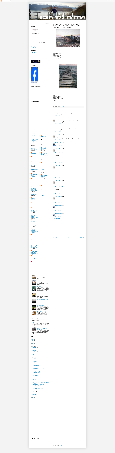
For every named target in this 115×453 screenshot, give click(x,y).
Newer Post (55, 237)
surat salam (35, 364)
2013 (33, 342)
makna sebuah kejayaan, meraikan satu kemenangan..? (42, 300)
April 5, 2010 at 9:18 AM (59, 131)
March (34, 391)
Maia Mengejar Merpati (41, 305)
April (34, 358)
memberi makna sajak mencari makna (39, 368)
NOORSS (43, 160)
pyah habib (34, 140)
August (34, 353)
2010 (33, 346)
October (34, 350)
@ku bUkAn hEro (34, 194)
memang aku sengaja (36, 371)
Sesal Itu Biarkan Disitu (34, 253)
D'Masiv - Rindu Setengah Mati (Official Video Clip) (34, 231)
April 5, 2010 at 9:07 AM (59, 123)
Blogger (62, 445)
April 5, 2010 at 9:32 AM (59, 152)
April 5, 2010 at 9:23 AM (59, 139)
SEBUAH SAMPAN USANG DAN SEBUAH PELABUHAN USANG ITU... (40, 385)
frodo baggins (35, 361)
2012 (33, 343)
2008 (33, 397)
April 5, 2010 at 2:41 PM (59, 202)
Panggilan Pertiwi (34, 245)
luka (33, 322)
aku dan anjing (35, 375)
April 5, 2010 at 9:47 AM (59, 177)
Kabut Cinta (43, 137)
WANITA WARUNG (34, 149)
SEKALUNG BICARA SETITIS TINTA (34, 181)
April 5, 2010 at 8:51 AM (59, 115)
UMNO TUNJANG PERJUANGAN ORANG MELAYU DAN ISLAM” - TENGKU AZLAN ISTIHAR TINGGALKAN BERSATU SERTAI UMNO (39, 54)
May (34, 357)
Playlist (34, 47)
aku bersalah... (39, 280)
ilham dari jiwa (33, 158)
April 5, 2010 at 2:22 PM (59, 193)
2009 (33, 396)
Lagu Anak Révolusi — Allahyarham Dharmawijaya (44, 143)
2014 (33, 340)
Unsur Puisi (33, 176)
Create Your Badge (34, 82)
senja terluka (35, 389)
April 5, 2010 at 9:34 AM (59, 162)
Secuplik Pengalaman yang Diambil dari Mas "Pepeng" (44, 156)
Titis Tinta (33, 229)
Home (68, 237)
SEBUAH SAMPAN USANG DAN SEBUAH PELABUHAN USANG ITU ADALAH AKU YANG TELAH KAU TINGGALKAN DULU (43, 328)
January (34, 394)
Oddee (43, 196)
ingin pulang (35, 378)
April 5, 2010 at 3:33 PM (59, 216)
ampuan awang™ (44, 141)
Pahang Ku (34, 52)
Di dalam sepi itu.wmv (34, 217)
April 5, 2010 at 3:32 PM (59, 210)
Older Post (82, 237)
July (34, 354)
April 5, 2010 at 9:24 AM (59, 145)
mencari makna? (35, 369)
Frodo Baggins (43, 147)
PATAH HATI (33, 200)
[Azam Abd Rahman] (34, 81)
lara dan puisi (33, 153)
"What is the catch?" (34, 154)
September (35, 351)
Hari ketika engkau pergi (37, 376)
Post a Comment (57, 218)
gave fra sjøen (43, 190)
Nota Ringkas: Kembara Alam (38, 388)
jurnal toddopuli (34, 138)
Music (32, 47)
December (35, 347)
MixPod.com (39, 47)
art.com (43, 195)
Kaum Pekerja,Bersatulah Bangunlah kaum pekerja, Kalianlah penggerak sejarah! (34, 224)
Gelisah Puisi (33, 236)
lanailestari (33, 221)
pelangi (33, 317)
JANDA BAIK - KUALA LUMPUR (42, 311)
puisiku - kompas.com (35, 139)
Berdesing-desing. (44, 175)
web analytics (36, 29)
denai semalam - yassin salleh (34, 135)
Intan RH (43, 169)
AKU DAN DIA (39, 286)
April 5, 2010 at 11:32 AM (59, 186)
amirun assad (43, 181)
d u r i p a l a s (33, 187)
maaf (34, 362)
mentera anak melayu (36, 372)
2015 (33, 339)
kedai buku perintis (58, 142)
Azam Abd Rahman (58, 118)
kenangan (34, 379)
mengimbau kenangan (36, 365)
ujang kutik (33, 148)
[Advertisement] (68, 227)
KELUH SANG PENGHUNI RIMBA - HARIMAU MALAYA (34, 189)
